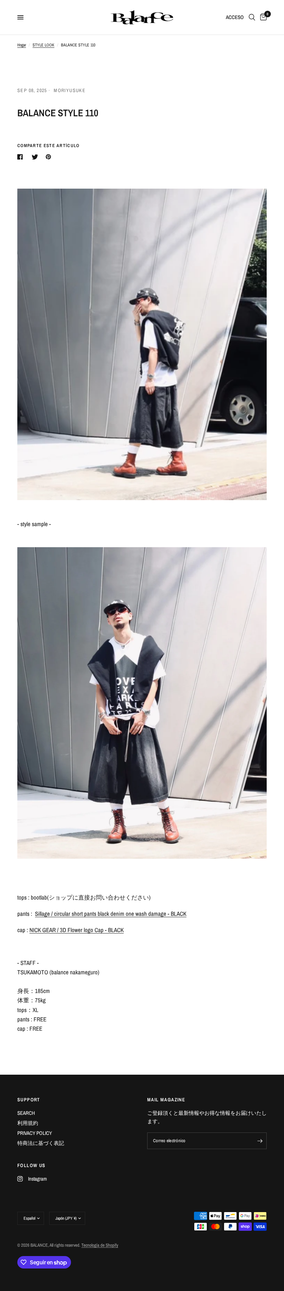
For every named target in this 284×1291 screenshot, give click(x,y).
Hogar (21, 45)
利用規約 (27, 1123)
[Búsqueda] (252, 17)
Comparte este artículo (48, 145)
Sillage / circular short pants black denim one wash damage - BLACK (110, 914)
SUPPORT (28, 1099)
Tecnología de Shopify (99, 1245)
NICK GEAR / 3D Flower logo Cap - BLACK (76, 930)
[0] (262, 17)
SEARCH (26, 1113)
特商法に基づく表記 (40, 1143)
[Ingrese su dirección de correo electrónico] (260, 1140)
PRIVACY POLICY (34, 1133)
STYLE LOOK (43, 45)
